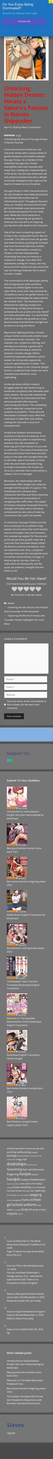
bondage (12, 1155)
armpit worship (33, 1148)
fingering (13, 1174)
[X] (11, 760)
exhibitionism (32, 1165)
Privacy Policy (17, 1449)
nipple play (39, 1190)
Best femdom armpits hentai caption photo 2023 (22, 1123)
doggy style (21, 1159)
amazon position (16, 1148)
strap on (26, 1209)
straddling (16, 1210)
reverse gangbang (14, 1200)
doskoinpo (16, 1164)
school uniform (24, 1204)
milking (9, 1187)
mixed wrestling (22, 1187)
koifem (16, 1184)
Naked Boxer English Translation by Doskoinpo (26, 916)
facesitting (14, 1169)
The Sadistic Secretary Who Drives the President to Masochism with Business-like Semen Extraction (25, 1400)
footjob (25, 1174)
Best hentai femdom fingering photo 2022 (26, 883)
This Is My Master (25, 1265)
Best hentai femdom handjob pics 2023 (25, 1090)
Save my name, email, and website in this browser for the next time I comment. (26, 705)
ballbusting (24, 1152)
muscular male (28, 1191)
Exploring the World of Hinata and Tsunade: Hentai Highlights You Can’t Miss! (24, 619)
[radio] (14, 589)
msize (34, 1187)
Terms (29, 1449)
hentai (11, 603)
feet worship (30, 1169)
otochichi (20, 1195)
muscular (41, 1187)
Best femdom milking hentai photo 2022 (25, 950)
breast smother (23, 1156)
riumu (25, 1200)
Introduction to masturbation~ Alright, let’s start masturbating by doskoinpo (25, 815)
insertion (10, 1184)
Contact (38, 1449)
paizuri (27, 1195)
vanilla (20, 1214)
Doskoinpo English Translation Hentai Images (23, 1056)
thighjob (12, 1213)
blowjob (34, 1152)
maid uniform (26, 1183)
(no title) (20, 1329)
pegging (36, 1195)
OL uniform (11, 1195)
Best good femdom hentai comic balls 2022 (24, 850)
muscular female (14, 1190)
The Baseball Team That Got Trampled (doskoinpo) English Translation (23, 985)
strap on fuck (39, 1209)
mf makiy (37, 1183)
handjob (13, 1179)
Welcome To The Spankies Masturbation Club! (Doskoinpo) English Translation (24, 1022)
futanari (34, 1174)
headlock (25, 1179)
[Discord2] (8, 760)
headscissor (37, 1179)
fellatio (41, 1169)
